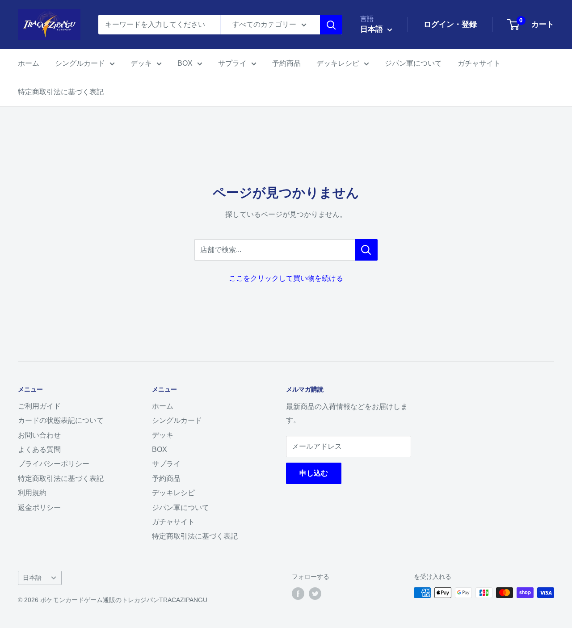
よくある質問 (39, 449)
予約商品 (286, 63)
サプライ (232, 63)
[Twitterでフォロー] (315, 593)
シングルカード (80, 63)
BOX (185, 63)
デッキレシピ (337, 63)
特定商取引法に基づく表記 (61, 92)
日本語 (32, 577)
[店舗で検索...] (366, 250)
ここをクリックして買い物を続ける (286, 278)
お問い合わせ (39, 435)
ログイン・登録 (450, 24)
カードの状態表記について (61, 420)
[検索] (331, 24)
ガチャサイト (479, 63)
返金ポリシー (39, 507)
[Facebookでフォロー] (298, 593)
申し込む (313, 473)
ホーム (28, 63)
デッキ (141, 63)
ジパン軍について (413, 63)
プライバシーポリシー (53, 464)
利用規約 (32, 493)
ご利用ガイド (39, 406)
